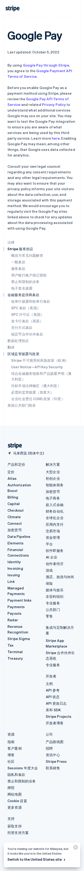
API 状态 (53, 696)
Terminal (15, 651)
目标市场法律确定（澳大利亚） (36, 385)
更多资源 (14, 807)
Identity (14, 561)
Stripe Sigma (18, 638)
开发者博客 (54, 723)
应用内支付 (54, 524)
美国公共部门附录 (21, 405)
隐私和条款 (16, 774)
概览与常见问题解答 (27, 255)
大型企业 (53, 471)
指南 (10, 741)
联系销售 (53, 768)
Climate (14, 516)
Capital (13, 503)
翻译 (10, 347)
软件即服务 (54, 550)
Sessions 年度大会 (22, 768)
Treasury (15, 658)
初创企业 (53, 478)
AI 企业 (51, 557)
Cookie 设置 (17, 800)
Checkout (15, 510)
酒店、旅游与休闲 (60, 576)
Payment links (19, 600)
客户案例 (14, 748)
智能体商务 (54, 485)
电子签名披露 (21, 288)
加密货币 (14, 530)
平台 (49, 544)
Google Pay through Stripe (46, 65)
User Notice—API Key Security (37, 367)
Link (11, 581)
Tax (10, 645)
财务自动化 (54, 511)
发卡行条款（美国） (27, 321)
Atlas (12, 478)
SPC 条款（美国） (25, 307)
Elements (15, 543)
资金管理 (53, 537)
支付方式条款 (21, 327)
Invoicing (15, 568)
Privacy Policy (54, 104)
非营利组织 (54, 596)
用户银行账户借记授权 (29, 275)
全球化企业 (54, 517)
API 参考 (53, 690)
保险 (49, 583)
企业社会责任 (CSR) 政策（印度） (38, 398)
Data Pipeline (19, 536)
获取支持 (14, 826)
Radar (12, 620)
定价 (10, 471)
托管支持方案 (18, 832)
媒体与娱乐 (54, 590)
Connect (14, 523)
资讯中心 (53, 754)
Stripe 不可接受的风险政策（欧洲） (40, 360)
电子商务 (53, 498)
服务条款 (18, 268)
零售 (49, 616)
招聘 (49, 748)
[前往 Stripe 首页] (13, 446)
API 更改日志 (56, 703)
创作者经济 (54, 563)
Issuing (13, 575)
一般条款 (18, 262)
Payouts (14, 613)
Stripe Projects (58, 716)
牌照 (10, 787)
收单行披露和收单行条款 (30, 301)
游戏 (49, 570)
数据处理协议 (18, 340)
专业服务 (53, 603)
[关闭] (75, 848)
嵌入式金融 (54, 504)
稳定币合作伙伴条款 (27, 334)
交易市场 (53, 531)
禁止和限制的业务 (25, 281)
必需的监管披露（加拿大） (32, 392)
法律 (10, 242)
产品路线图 (54, 741)
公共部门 (53, 609)
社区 (10, 761)
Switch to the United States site (34, 859)
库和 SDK (53, 709)
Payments (16, 606)
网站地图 (14, 794)
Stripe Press (56, 761)
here (56, 138)
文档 (49, 683)
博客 (10, 754)
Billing (12, 497)
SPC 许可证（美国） (27, 314)
